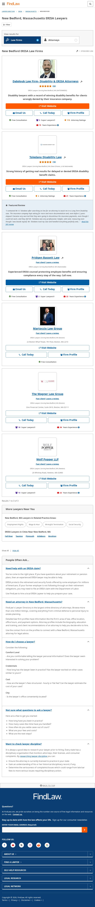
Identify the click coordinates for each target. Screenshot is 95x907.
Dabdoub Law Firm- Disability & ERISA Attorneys (45, 81)
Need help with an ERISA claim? (23, 568)
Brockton (52, 536)
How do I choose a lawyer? (20, 641)
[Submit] (84, 830)
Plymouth (30, 536)
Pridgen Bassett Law (45, 257)
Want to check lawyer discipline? (24, 743)
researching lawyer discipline (33, 756)
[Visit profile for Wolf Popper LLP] (47, 447)
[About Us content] (90, 854)
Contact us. (17, 814)
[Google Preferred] (47, 845)
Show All (5, 550)
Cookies (37, 900)
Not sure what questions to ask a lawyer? (29, 710)
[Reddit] (38, 845)
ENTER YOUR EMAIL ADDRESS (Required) (19, 825)
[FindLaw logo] (14, 4)
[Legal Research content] (90, 878)
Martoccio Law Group (47, 328)
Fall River (9, 536)
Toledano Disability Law (45, 157)
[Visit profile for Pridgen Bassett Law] (47, 245)
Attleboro (41, 536)
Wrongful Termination (54, 524)
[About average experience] (58, 125)
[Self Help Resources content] (90, 870)
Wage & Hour (34, 524)
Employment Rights (15, 524)
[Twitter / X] (21, 845)
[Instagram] (30, 845)
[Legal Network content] (90, 886)
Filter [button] (7, 24)
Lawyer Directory (8, 11)
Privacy (14, 900)
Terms (5, 900)
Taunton (19, 536)
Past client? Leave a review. (47, 262)
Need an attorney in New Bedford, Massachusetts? (34, 601)
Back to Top (49, 785)
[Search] (90, 4)
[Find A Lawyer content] (90, 862)
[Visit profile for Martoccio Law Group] (47, 316)
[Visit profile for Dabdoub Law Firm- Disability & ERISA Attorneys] (47, 69)
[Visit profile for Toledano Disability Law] (47, 145)
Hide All (15, 550)
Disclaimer (26, 900)
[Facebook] (4, 845)
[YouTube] (13, 845)
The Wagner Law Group (47, 394)
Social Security (75, 524)
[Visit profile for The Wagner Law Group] (47, 381)
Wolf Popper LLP (47, 459)
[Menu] (3, 3)
